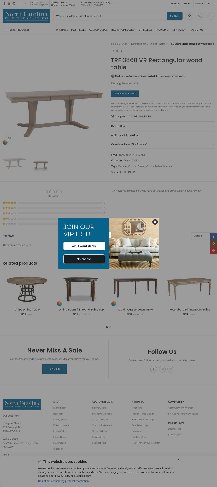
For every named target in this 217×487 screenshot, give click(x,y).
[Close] (155, 222)
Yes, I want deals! (84, 246)
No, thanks (84, 259)
